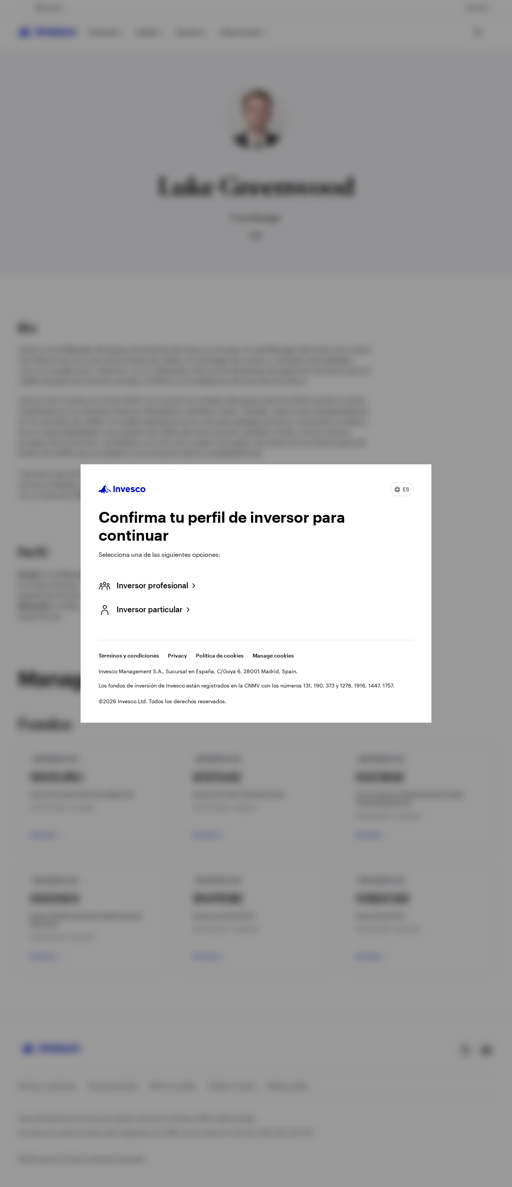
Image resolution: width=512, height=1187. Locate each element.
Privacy (177, 655)
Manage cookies (273, 655)
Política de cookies (220, 655)
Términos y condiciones (129, 655)
